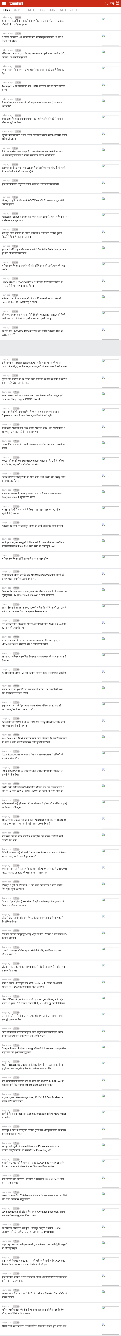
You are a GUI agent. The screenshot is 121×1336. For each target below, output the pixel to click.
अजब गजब (18, 9)
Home (6, 9)
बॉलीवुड (52, 9)
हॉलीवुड (63, 9)
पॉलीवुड (31, 9)
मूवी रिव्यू (41, 9)
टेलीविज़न (74, 9)
